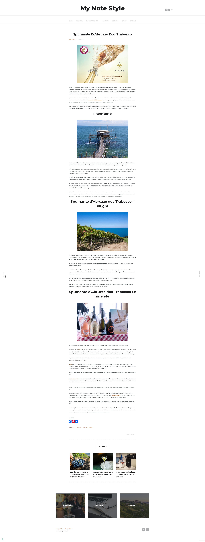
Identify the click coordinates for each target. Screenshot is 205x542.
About (124, 20)
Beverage (72, 39)
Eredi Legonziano (74, 379)
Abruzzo (72, 427)
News (85, 427)
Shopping (79, 20)
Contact (133, 20)
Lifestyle (115, 20)
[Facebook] (166, 10)
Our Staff (99, 505)
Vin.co (70, 364)
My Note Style (102, 8)
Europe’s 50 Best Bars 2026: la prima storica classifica (103, 474)
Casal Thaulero (116, 395)
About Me (67, 505)
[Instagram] (169, 10)
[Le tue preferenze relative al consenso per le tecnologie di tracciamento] (2, 539)
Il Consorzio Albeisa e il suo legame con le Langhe (125, 474)
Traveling (105, 20)
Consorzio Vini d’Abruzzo (95, 100)
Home (71, 20)
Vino (91, 427)
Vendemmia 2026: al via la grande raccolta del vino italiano (79, 474)
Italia (79, 427)
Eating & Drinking (92, 20)
